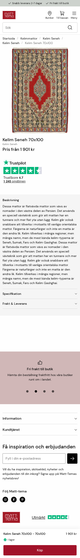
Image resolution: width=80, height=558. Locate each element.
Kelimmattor (28, 38)
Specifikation (12, 294)
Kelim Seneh (51, 38)
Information (12, 418)
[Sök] (70, 28)
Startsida (9, 38)
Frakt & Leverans (15, 304)
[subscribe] (72, 458)
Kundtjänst (11, 429)
